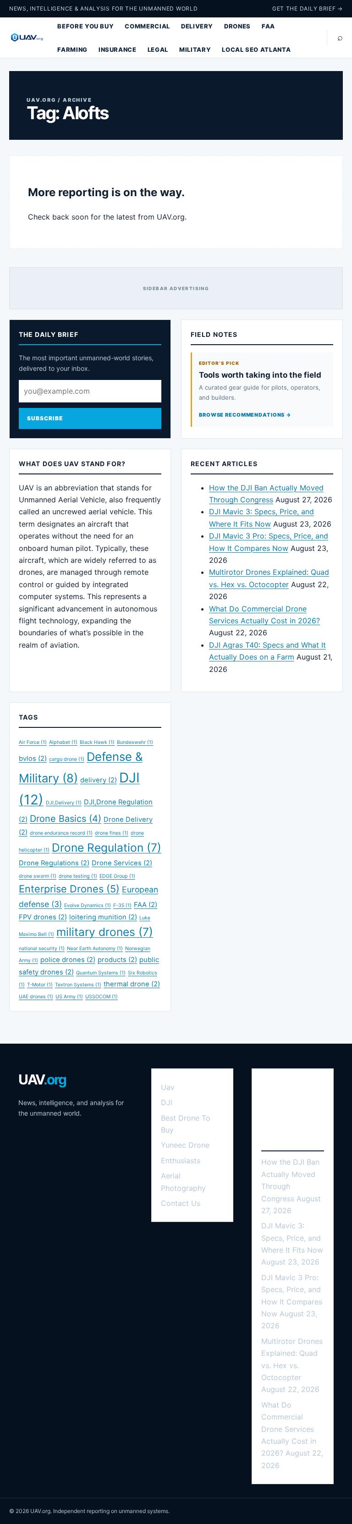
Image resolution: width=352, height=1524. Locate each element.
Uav (168, 1087)
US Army (69, 997)
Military (195, 49)
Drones (237, 26)
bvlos (33, 758)
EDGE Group (117, 876)
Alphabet (63, 742)
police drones (67, 960)
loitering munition (103, 917)
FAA (268, 26)
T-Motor (40, 985)
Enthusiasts (180, 1160)
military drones (104, 932)
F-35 (122, 905)
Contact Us (180, 1203)
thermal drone (132, 984)
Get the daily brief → (307, 8)
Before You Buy (85, 26)
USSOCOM (101, 997)
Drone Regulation (106, 847)
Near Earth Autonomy (95, 949)
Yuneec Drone (185, 1145)
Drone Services (122, 863)
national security (42, 949)
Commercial (147, 26)
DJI (166, 1102)
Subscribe (45, 418)
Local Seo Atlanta (256, 49)
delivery (98, 780)
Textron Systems (78, 985)
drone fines (111, 833)
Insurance (118, 49)
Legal (158, 49)
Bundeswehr (135, 742)
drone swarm (37, 876)
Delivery (197, 26)
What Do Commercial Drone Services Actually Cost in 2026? (288, 1429)
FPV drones (43, 917)
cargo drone (66, 759)
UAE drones (36, 997)
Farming (72, 49)
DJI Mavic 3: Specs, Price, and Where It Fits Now (292, 1237)
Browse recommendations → (245, 415)
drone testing (78, 876)
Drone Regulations (54, 863)
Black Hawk (97, 742)
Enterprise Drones (69, 889)
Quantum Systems (101, 973)
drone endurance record (61, 833)
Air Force (33, 742)
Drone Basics (65, 818)
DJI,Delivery (64, 803)
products (117, 960)
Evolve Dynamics (87, 905)
